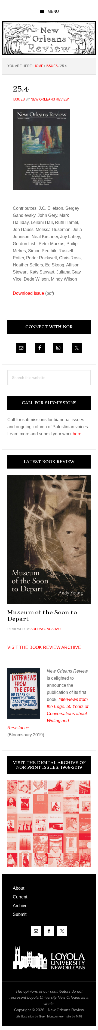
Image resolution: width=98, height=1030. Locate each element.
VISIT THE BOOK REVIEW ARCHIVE (44, 647)
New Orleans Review (49, 38)
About (18, 888)
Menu (53, 11)
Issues (19, 99)
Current (20, 897)
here (77, 434)
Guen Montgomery (51, 1016)
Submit (19, 914)
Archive (20, 905)
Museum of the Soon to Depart (42, 615)
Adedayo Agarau (45, 629)
